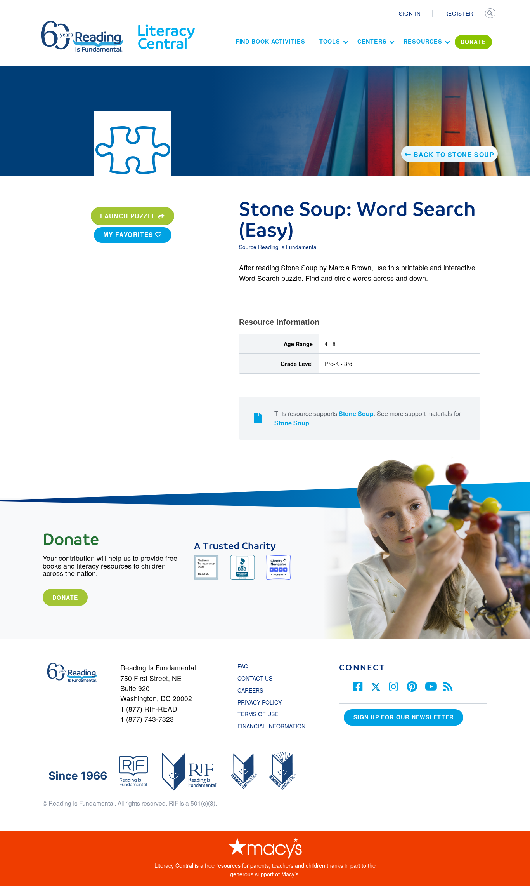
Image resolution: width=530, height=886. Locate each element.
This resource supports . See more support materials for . (367, 418)
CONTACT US (257, 678)
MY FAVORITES (129, 234)
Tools (330, 41)
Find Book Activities (270, 41)
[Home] (87, 24)
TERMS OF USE (261, 714)
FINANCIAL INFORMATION (271, 726)
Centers (371, 41)
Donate (65, 597)
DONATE (473, 41)
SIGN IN (410, 13)
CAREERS (250, 690)
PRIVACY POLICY (259, 702)
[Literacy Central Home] (166, 24)
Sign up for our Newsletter (403, 717)
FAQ (242, 666)
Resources (423, 41)
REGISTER (458, 13)
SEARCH (491, 14)
